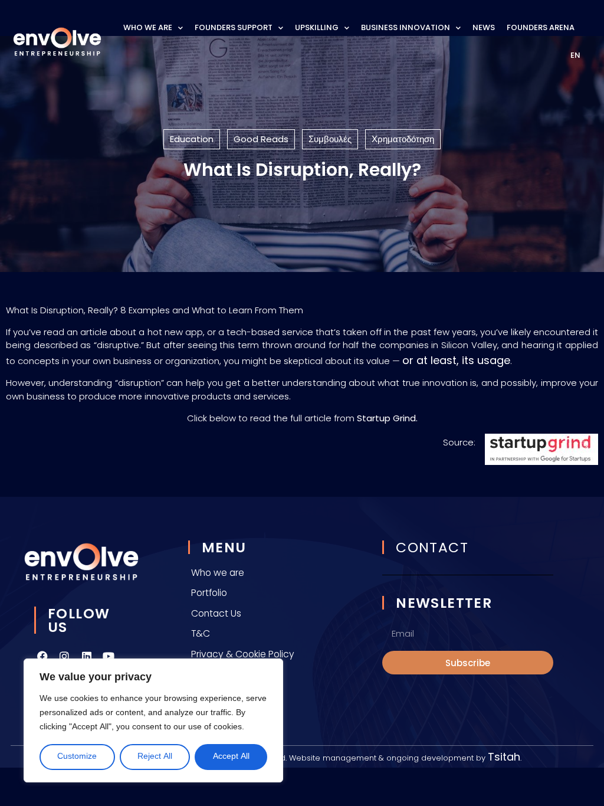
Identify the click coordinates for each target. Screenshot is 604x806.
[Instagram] (64, 656)
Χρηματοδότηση (403, 139)
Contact (432, 547)
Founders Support (234, 27)
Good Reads (261, 139)
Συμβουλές (330, 139)
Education (192, 139)
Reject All (154, 756)
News (483, 27)
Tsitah (504, 756)
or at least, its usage (456, 360)
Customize (77, 756)
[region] (153, 720)
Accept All (231, 756)
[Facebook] (42, 656)
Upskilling (317, 27)
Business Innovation (405, 27)
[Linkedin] (86, 656)
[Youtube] (108, 656)
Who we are (147, 27)
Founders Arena (541, 27)
